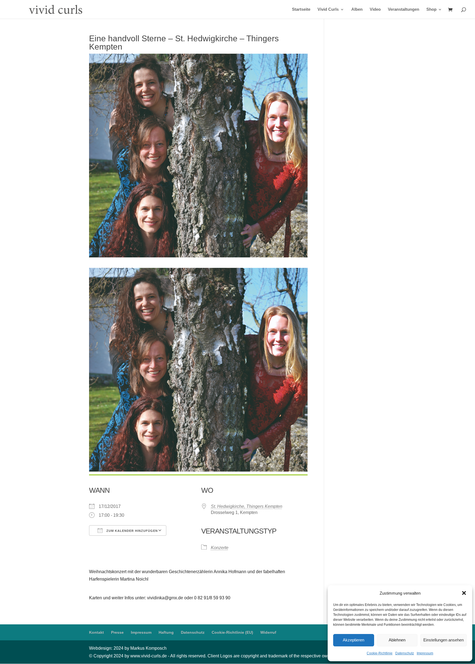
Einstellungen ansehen (443, 640)
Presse (117, 632)
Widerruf (268, 632)
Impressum (425, 653)
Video (375, 9)
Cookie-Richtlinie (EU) (232, 632)
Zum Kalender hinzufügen (131, 530)
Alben (357, 9)
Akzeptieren (353, 640)
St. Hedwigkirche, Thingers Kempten (246, 506)
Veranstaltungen (403, 9)
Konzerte (219, 547)
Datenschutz (404, 653)
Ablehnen (397, 640)
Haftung (166, 632)
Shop (431, 9)
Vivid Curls (328, 9)
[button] (464, 593)
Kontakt (96, 632)
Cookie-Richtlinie (380, 653)
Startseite (301, 9)
